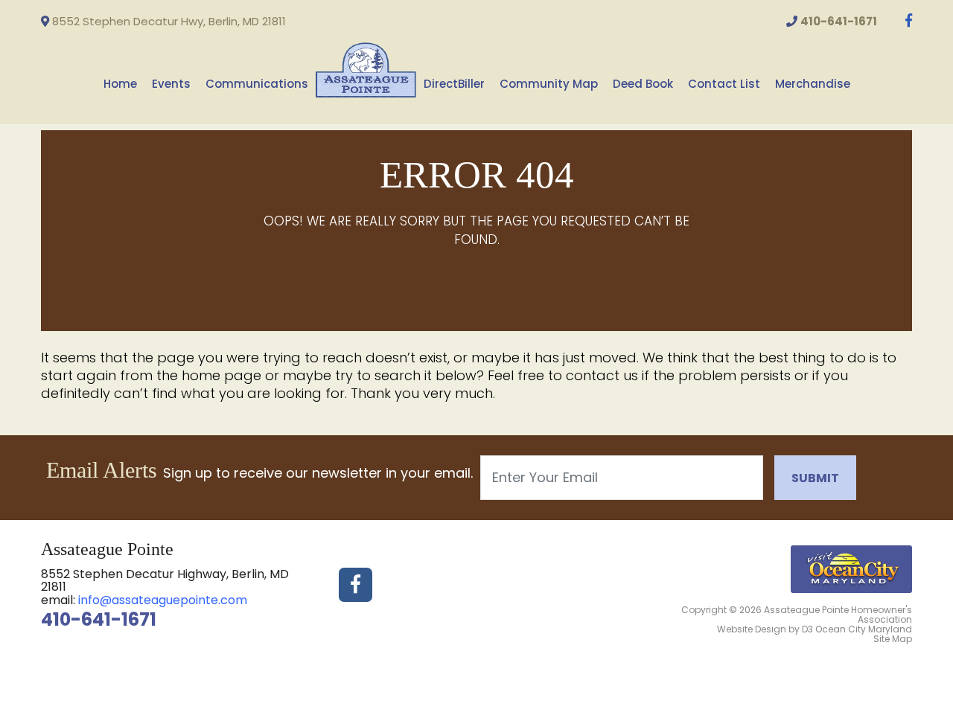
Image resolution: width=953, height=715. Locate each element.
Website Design (751, 629)
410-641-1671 (98, 619)
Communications (256, 84)
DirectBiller (454, 84)
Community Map (549, 84)
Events (171, 84)
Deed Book (643, 84)
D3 (807, 629)
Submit (815, 478)
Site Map (892, 638)
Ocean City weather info (915, 30)
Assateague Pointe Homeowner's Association (838, 614)
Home (120, 84)
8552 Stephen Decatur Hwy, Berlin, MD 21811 (167, 21)
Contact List (724, 84)
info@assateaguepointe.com (162, 600)
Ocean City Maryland (863, 629)
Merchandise (812, 84)
